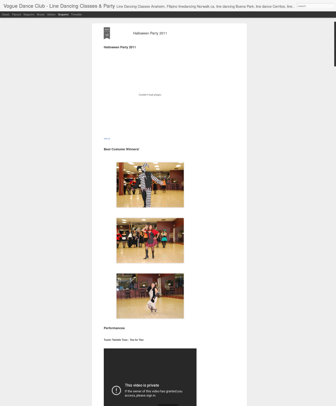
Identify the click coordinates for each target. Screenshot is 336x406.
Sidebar (51, 14)
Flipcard (16, 14)
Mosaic (41, 14)
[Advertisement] (215, 82)
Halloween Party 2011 (150, 33)
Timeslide (76, 14)
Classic (6, 14)
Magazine (28, 14)
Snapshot (63, 14)
